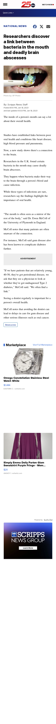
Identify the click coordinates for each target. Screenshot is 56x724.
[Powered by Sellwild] (48, 520)
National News (15, 26)
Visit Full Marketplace (42, 345)
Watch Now (47, 5)
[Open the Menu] (5, 4)
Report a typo (10, 324)
